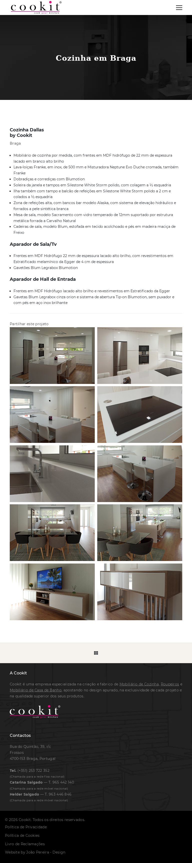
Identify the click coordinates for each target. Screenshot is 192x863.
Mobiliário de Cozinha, (140, 684)
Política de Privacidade (26, 827)
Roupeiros (170, 684)
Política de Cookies (22, 835)
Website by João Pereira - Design (35, 852)
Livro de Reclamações (25, 844)
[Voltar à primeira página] (36, 7)
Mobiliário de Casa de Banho (36, 690)
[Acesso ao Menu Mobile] (179, 7)
